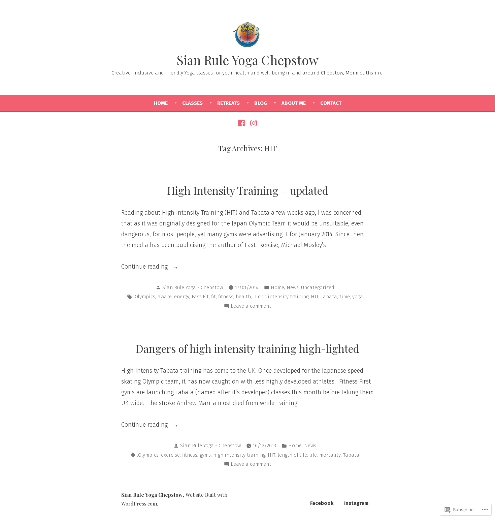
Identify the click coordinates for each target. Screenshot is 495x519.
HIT (315, 297)
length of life (292, 455)
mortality (330, 455)
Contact (330, 103)
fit (213, 297)
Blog (260, 103)
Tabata (329, 297)
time (344, 297)
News (293, 287)
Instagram (356, 503)
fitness (225, 297)
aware (165, 297)
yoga (357, 297)
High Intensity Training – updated (247, 190)
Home (277, 287)
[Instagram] (253, 122)
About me (294, 103)
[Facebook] (242, 122)
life (313, 455)
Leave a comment (251, 307)
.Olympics (144, 297)
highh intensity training (280, 297)
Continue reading (145, 267)
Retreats (228, 103)
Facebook (321, 503)
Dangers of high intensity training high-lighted (247, 348)
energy (181, 297)
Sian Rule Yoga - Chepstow (192, 287)
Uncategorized (317, 287)
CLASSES (192, 103)
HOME (161, 103)
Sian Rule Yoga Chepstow (248, 60)
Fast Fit (200, 297)
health (243, 297)
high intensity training (239, 455)
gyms (205, 455)
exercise (170, 455)
